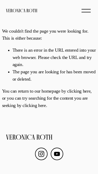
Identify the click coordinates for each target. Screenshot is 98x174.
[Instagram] (41, 154)
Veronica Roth (21, 10)
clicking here (78, 91)
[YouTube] (57, 154)
